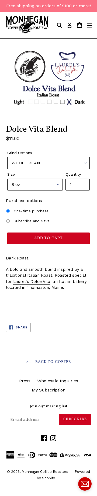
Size (11, 174)
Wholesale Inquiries (57, 380)
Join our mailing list (48, 406)
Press (24, 380)
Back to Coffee (52, 362)
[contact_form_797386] (85, 484)
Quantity (73, 174)
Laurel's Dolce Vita (31, 281)
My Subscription (48, 390)
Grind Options (19, 153)
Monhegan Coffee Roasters (45, 472)
